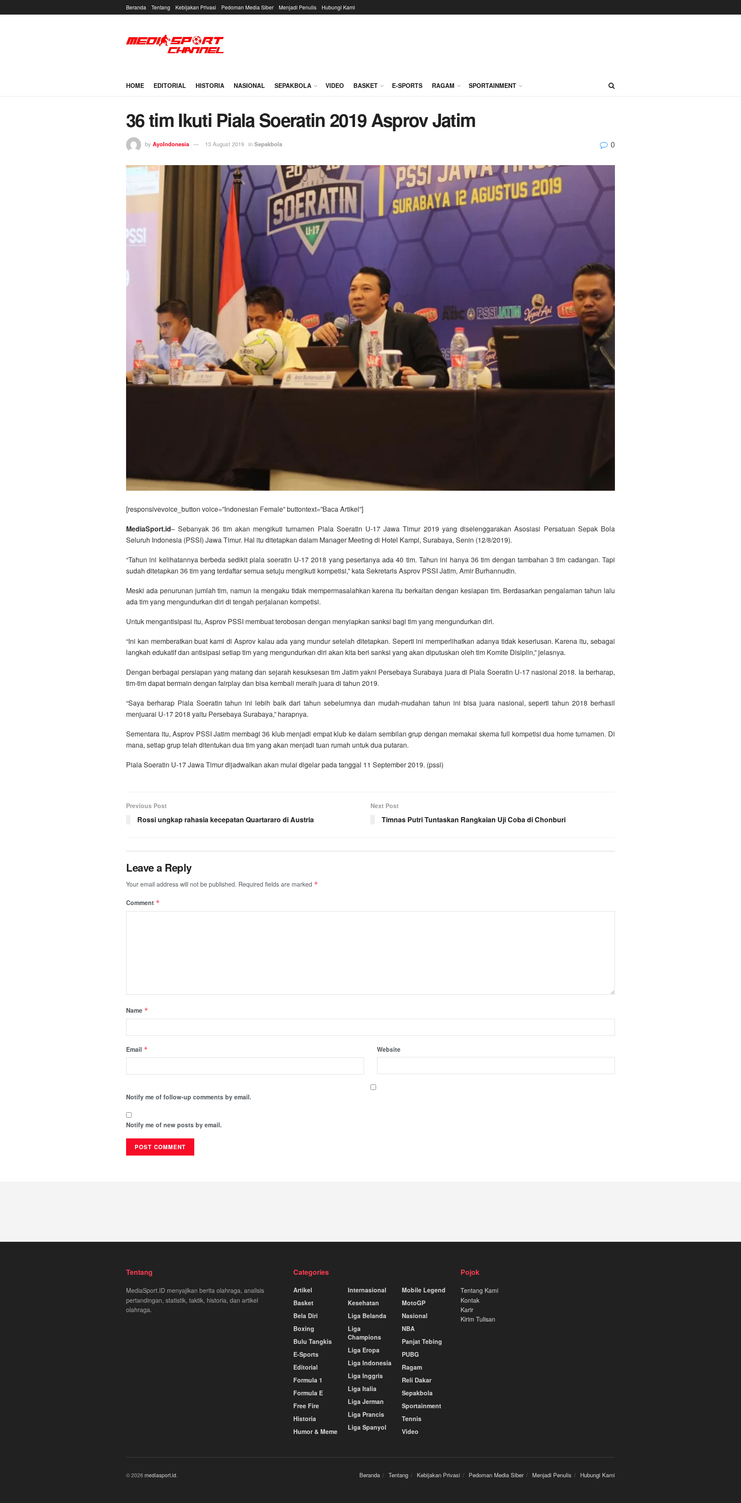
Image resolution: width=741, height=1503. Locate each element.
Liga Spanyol (367, 1427)
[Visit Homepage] (175, 45)
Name (137, 1010)
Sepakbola (292, 85)
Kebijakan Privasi (195, 7)
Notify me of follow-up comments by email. (188, 1097)
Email (137, 1049)
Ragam (443, 85)
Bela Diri (305, 1315)
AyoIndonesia (171, 144)
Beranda (136, 7)
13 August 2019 (224, 144)
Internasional (367, 1290)
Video (334, 85)
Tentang (160, 7)
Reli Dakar (416, 1380)
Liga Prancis (366, 1414)
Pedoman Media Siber (247, 7)
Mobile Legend (424, 1290)
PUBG (410, 1354)
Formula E (308, 1392)
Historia (210, 85)
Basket (365, 85)
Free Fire (306, 1405)
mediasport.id (160, 1475)
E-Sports (407, 85)
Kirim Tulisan (478, 1319)
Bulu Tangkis (312, 1341)
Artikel (302, 1290)
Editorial (170, 85)
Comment (143, 902)
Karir (467, 1309)
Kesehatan (363, 1302)
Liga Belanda (367, 1315)
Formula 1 (307, 1380)
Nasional (249, 85)
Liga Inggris (365, 1375)
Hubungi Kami (338, 7)
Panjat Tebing (422, 1341)
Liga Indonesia (370, 1362)
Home (135, 85)
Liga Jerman (366, 1401)
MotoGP (413, 1302)
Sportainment (492, 85)
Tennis (412, 1418)
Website (389, 1049)
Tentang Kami (479, 1290)
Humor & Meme (315, 1431)
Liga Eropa (364, 1350)
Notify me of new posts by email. (174, 1124)
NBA (408, 1328)
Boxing (303, 1328)
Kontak (470, 1300)
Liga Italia (362, 1388)
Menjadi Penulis (297, 7)
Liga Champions (364, 1332)
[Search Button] (611, 85)
